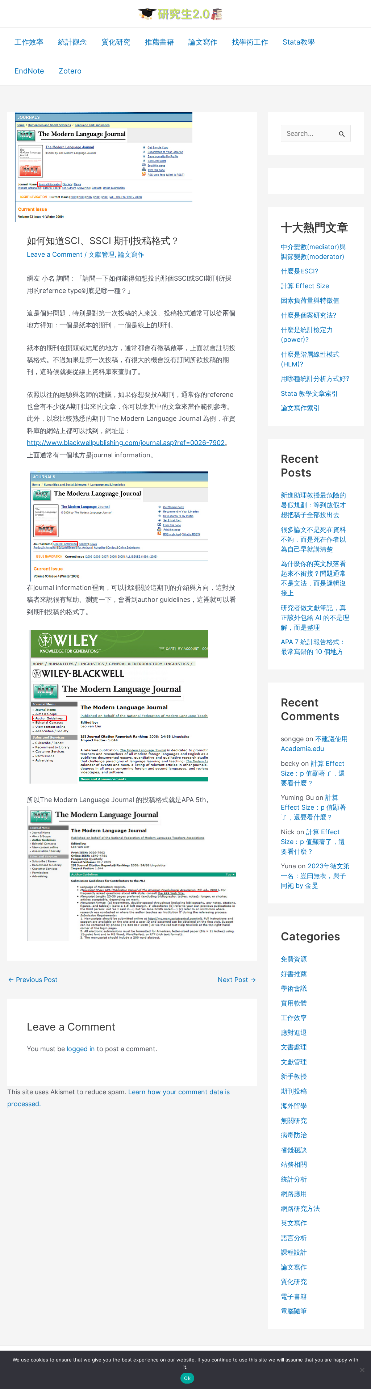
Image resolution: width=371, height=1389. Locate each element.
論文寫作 (131, 254)
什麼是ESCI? (299, 271)
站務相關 (294, 1164)
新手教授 (294, 1076)
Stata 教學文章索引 (309, 393)
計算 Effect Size (305, 286)
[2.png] (117, 706)
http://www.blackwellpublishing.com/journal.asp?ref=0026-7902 (126, 442)
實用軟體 (294, 1003)
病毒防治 (294, 1135)
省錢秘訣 (294, 1150)
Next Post (237, 980)
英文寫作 (294, 1223)
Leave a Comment (55, 254)
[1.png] (117, 526)
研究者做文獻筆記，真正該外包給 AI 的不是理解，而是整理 (315, 617)
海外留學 (294, 1105)
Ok (187, 1378)
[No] (362, 1369)
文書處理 (294, 1047)
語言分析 (294, 1238)
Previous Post (33, 980)
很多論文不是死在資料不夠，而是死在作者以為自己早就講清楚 (313, 539)
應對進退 (294, 1032)
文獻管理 (101, 254)
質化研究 (294, 1281)
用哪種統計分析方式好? (315, 378)
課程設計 (294, 1252)
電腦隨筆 (294, 1311)
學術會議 (294, 988)
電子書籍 (294, 1296)
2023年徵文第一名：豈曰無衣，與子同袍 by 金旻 (315, 875)
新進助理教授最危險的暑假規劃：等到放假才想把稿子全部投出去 (313, 505)
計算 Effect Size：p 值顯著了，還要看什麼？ (313, 773)
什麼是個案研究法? (308, 315)
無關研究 (294, 1120)
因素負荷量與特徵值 (310, 300)
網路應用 (294, 1193)
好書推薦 (294, 974)
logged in (81, 1049)
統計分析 (294, 1179)
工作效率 (294, 1017)
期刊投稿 (294, 1091)
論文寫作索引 (300, 408)
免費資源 (294, 959)
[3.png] (132, 873)
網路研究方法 (300, 1208)
